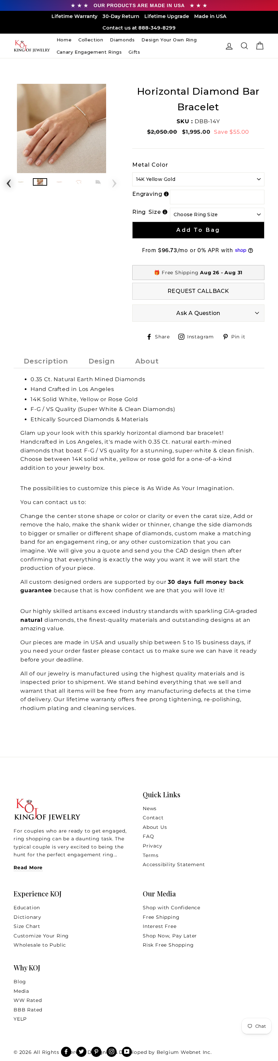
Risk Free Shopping (168, 945)
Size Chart (27, 926)
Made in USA (210, 16)
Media (21, 991)
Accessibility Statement (174, 864)
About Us (155, 827)
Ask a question (198, 313)
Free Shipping (161, 917)
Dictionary (27, 917)
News (150, 808)
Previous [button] (9, 181)
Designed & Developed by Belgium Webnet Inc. (149, 1052)
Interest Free (159, 926)
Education (27, 908)
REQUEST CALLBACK (198, 291)
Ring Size (146, 212)
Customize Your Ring (41, 936)
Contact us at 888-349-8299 (139, 28)
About (147, 361)
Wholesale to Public (40, 945)
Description (46, 361)
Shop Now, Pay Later (170, 936)
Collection (90, 39)
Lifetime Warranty (74, 16)
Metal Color (150, 165)
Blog (20, 982)
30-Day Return (120, 16)
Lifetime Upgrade (166, 16)
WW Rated (28, 1000)
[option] (62, 128)
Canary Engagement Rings (89, 52)
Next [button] (114, 181)
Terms (151, 855)
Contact (153, 818)
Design (101, 361)
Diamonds (122, 39)
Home (64, 39)
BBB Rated (28, 1010)
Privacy (152, 846)
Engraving (147, 194)
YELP (20, 1019)
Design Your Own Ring (169, 39)
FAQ (148, 836)
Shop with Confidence (171, 908)
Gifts (134, 52)
